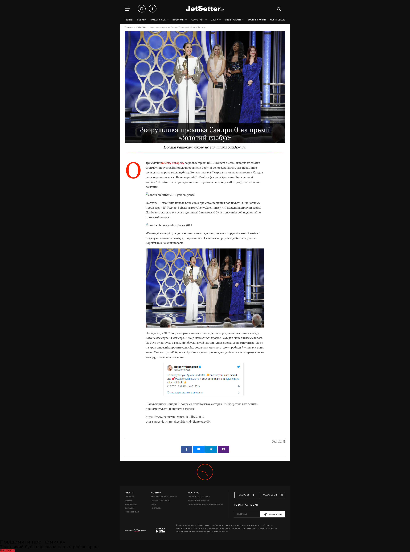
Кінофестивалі (132, 512)
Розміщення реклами (198, 500)
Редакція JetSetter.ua (199, 496)
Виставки (129, 508)
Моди (153, 504)
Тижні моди (131, 504)
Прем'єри (129, 496)
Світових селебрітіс (160, 500)
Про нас (193, 492)
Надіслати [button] (7, 550)
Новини (156, 492)
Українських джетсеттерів (164, 496)
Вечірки (128, 500)
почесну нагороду (172, 163)
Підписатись (275, 514)
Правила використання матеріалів (205, 504)
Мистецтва (156, 508)
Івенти (129, 492)
